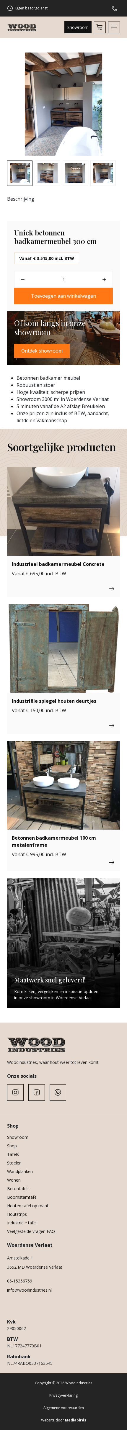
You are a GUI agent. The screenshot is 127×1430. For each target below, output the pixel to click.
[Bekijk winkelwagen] (100, 27)
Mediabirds (75, 1420)
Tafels (13, 1154)
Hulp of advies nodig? (116, 8)
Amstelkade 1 (20, 1258)
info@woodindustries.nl (29, 1290)
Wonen (14, 1180)
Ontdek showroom (42, 351)
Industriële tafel (22, 1223)
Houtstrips (17, 1214)
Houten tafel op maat (27, 1205)
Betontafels (18, 1188)
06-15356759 (19, 1281)
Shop (12, 1146)
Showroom (78, 27)
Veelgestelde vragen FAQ (31, 1231)
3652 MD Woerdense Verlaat (34, 1267)
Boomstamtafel (22, 1197)
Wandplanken (20, 1171)
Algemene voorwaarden (63, 1407)
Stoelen (14, 1163)
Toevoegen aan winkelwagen (63, 296)
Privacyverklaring (63, 1395)
